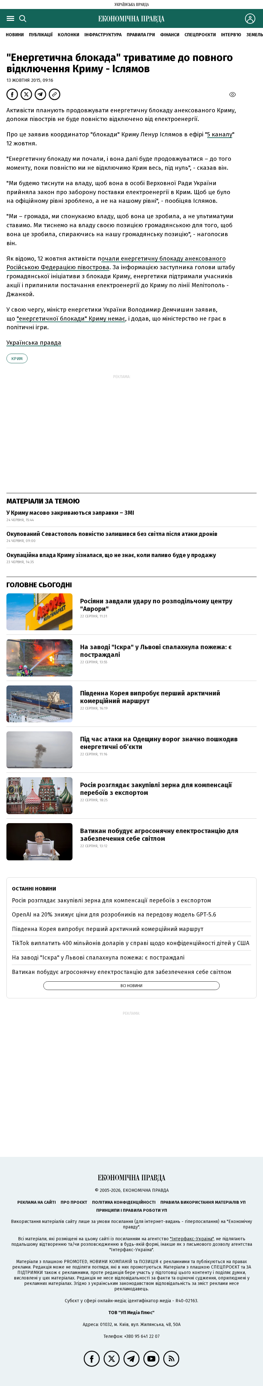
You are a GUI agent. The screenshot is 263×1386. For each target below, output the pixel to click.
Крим (17, 358)
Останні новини (34, 889)
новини (15, 35)
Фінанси (169, 35)
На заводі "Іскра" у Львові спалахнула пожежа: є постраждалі (156, 651)
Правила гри (141, 35)
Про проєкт (74, 1202)
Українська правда (33, 342)
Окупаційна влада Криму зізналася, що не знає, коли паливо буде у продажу (111, 555)
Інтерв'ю (231, 35)
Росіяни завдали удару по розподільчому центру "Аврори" (156, 605)
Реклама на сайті (36, 1202)
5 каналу (219, 134)
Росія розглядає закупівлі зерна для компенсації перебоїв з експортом (156, 788)
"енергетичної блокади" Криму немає (71, 318)
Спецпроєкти (200, 35)
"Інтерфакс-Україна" (192, 1239)
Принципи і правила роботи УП (131, 1210)
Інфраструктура (103, 35)
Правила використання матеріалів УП (203, 1202)
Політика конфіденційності (124, 1202)
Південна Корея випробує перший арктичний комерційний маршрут (150, 697)
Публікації (41, 35)
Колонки (68, 35)
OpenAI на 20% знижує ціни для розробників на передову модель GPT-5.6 (114, 914)
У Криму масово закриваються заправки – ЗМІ (70, 512)
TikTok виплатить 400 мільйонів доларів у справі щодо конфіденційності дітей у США (130, 943)
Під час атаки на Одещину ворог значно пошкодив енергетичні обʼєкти (159, 743)
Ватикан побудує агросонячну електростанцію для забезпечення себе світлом (159, 834)
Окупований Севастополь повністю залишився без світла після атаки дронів (111, 534)
